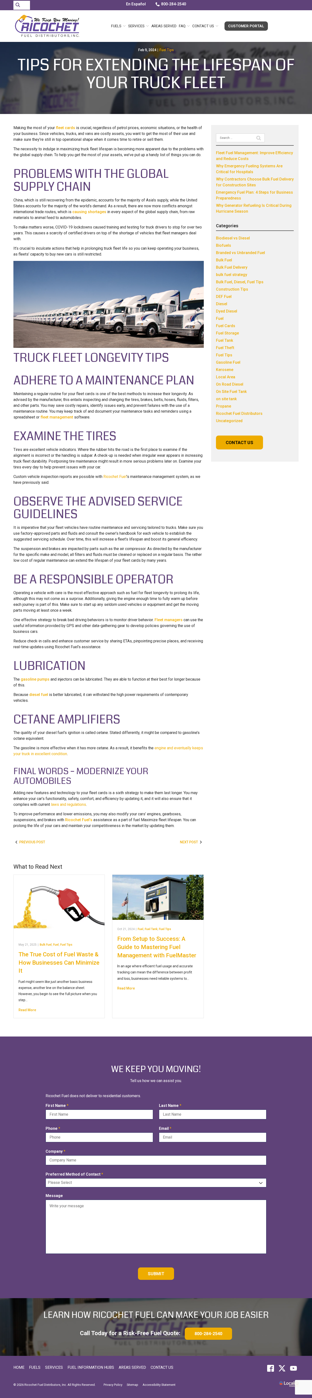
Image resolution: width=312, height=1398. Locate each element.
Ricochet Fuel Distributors (239, 413)
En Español (136, 4)
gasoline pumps (35, 679)
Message (54, 1195)
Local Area (225, 377)
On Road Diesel (229, 384)
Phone (54, 1129)
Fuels (116, 26)
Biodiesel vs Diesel (233, 238)
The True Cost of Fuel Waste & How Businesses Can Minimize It (59, 962)
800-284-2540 (173, 4)
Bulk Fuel (46, 944)
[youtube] (293, 1368)
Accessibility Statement (159, 1385)
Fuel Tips (166, 50)
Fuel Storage (227, 333)
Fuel (56, 944)
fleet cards (65, 127)
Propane (223, 406)
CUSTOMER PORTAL (246, 26)
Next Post (189, 842)
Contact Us (203, 26)
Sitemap (132, 1385)
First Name (58, 1106)
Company (57, 1151)
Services (136, 26)
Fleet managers (169, 620)
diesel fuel (38, 694)
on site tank (226, 399)
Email (166, 1129)
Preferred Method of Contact (75, 1174)
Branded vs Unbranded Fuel (240, 252)
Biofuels (223, 245)
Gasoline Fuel (228, 362)
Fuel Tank (151, 929)
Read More (27, 1010)
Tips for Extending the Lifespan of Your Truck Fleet (156, 74)
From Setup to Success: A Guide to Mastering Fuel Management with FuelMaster (156, 947)
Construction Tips (232, 289)
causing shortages (89, 211)
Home (18, 1367)
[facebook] (270, 1368)
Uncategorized (229, 420)
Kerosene (224, 369)
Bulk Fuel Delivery (231, 267)
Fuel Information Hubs (91, 1367)
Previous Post (32, 842)
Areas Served (163, 26)
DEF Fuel (224, 296)
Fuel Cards (225, 325)
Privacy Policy (113, 1385)
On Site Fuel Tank (231, 391)
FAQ (182, 26)
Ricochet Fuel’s (78, 820)
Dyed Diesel (226, 311)
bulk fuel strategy (231, 274)
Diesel (221, 304)
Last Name (171, 1106)
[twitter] (282, 1368)
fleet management (56, 417)
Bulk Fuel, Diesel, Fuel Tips (239, 282)
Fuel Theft (225, 347)
